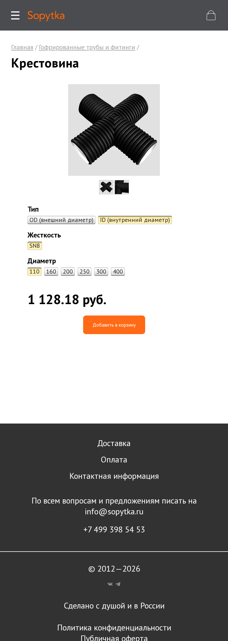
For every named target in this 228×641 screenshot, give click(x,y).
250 (85, 271)
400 (118, 271)
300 (101, 271)
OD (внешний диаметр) (61, 220)
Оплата (114, 459)
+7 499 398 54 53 (114, 529)
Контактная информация (114, 475)
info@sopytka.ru (114, 511)
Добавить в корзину (114, 325)
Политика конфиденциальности (114, 627)
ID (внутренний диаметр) (135, 220)
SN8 (34, 245)
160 (51, 271)
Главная (22, 47)
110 (34, 271)
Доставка (114, 442)
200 (68, 271)
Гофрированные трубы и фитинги (87, 47)
